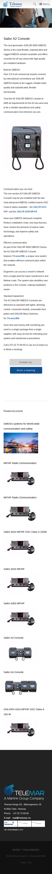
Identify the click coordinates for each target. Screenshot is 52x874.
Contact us (25, 362)
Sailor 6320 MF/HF (14, 569)
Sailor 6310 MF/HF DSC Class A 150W (25, 531)
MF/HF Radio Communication (20, 463)
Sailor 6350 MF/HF (14, 603)
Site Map (16, 849)
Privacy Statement (31, 849)
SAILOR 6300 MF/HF (27, 211)
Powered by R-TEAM (37, 856)
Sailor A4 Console (13, 672)
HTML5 (23, 863)
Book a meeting (26, 370)
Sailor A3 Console (13, 637)
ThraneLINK (18, 256)
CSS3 (29, 863)
